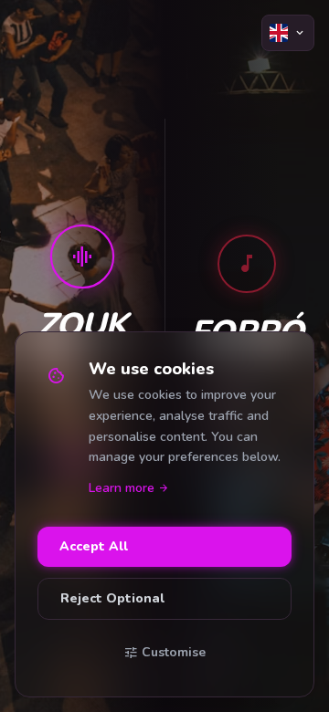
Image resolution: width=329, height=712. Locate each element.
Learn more (129, 488)
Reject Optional (112, 598)
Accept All (93, 546)
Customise (164, 653)
